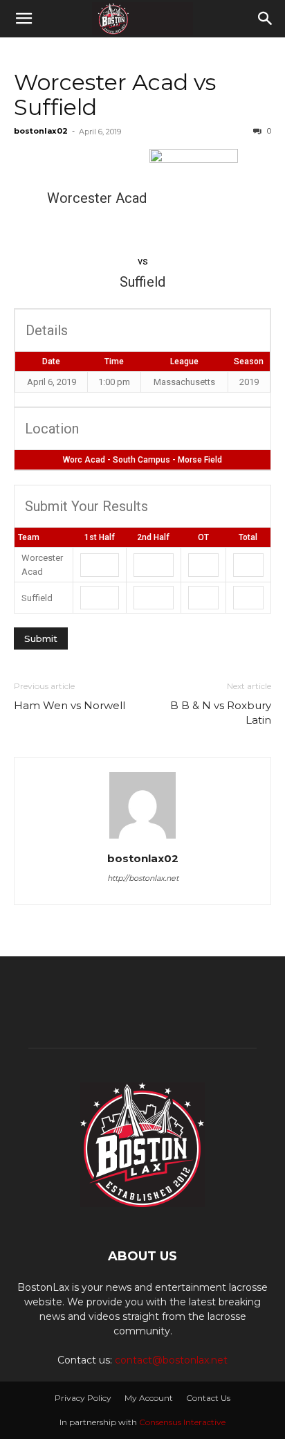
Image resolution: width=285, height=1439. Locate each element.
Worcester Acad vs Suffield (115, 94)
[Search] (265, 18)
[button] (23, 18)
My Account (149, 1398)
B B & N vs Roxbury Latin (220, 712)
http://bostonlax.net (142, 878)
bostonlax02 (41, 131)
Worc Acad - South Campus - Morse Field (142, 460)
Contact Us (208, 1398)
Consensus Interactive (182, 1422)
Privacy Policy (83, 1398)
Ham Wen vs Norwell (69, 705)
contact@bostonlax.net (171, 1360)
